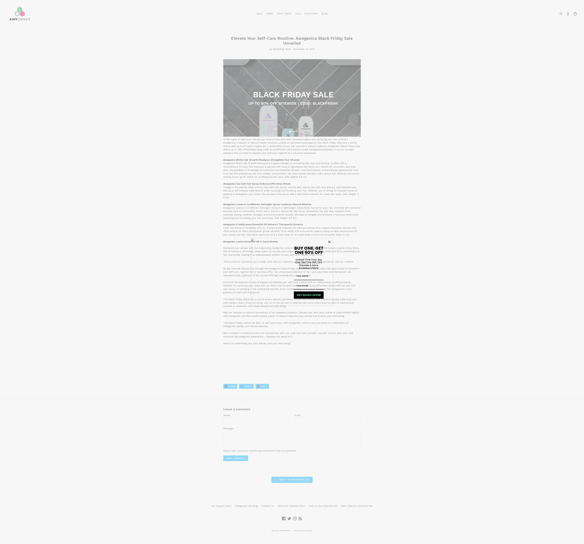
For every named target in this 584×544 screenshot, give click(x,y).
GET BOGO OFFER (309, 295)
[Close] (329, 242)
